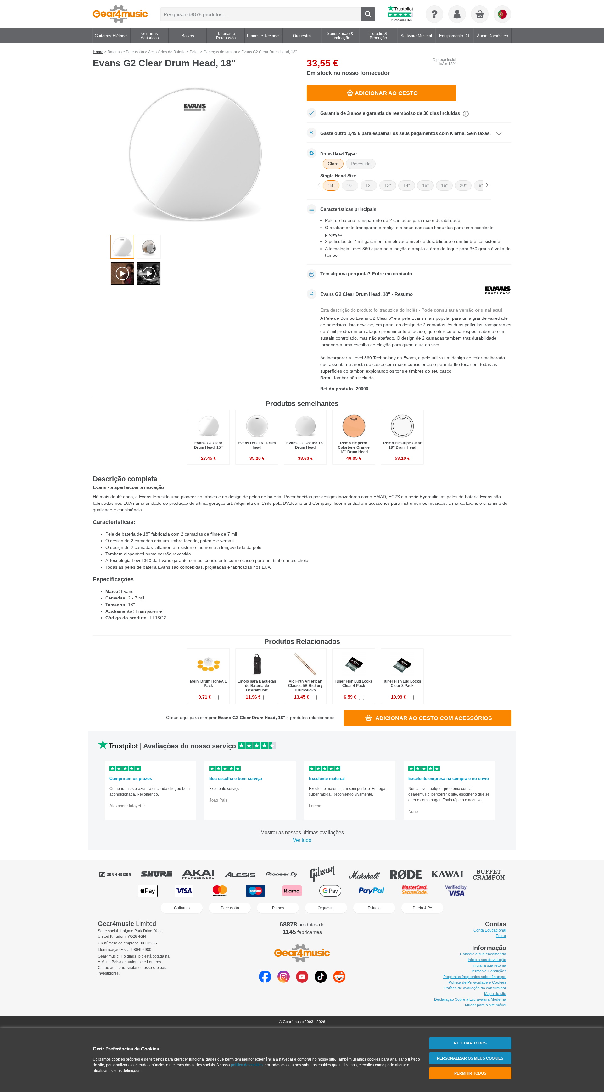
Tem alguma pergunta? (366, 273)
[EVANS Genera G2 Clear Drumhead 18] (122, 246)
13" (387, 185)
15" (425, 185)
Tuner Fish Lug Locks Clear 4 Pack (354, 683)
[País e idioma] (502, 14)
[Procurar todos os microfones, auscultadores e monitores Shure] (161, 874)
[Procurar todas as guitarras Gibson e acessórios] (327, 874)
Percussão (230, 908)
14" (406, 185)
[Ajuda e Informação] (434, 14)
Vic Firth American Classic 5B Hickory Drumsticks (305, 685)
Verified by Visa (456, 891)
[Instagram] (283, 981)
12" (369, 185)
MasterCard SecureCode (415, 891)
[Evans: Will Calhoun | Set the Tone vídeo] (148, 273)
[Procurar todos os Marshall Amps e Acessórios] (368, 874)
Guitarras (182, 908)
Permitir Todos (470, 1073)
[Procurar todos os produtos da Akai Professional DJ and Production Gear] (202, 874)
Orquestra (326, 908)
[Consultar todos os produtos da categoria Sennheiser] (119, 874)
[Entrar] (457, 14)
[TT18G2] (148, 246)
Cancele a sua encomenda (483, 954)
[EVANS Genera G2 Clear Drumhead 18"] (195, 154)
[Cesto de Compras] (480, 14)
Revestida (361, 163)
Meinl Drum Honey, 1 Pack (208, 683)
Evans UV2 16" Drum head (257, 445)
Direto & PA (422, 908)
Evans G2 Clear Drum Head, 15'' (208, 445)
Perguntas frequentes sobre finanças (474, 977)
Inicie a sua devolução (487, 960)
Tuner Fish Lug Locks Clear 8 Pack (402, 683)
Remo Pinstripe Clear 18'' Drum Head (402, 445)
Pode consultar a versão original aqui (462, 309)
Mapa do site (495, 994)
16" (444, 185)
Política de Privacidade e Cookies (477, 982)
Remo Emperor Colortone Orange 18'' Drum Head (354, 447)
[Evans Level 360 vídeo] (122, 273)
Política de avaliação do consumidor (475, 988)
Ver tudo (302, 840)
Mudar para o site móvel (485, 1005)
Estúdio (374, 908)
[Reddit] (339, 981)
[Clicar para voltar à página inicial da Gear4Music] (120, 14)
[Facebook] (265, 981)
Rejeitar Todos (470, 1043)
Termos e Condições (488, 971)
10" (350, 185)
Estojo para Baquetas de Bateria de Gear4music (257, 685)
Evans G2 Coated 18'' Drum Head (305, 445)
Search (368, 14)
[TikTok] (321, 981)
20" (463, 185)
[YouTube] (302, 981)
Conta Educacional (489, 930)
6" (481, 185)
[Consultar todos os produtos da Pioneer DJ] (285, 874)
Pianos (278, 908)
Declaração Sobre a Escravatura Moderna (470, 999)
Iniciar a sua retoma (489, 965)
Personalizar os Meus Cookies (470, 1058)
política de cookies (247, 1065)
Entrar (501, 936)
